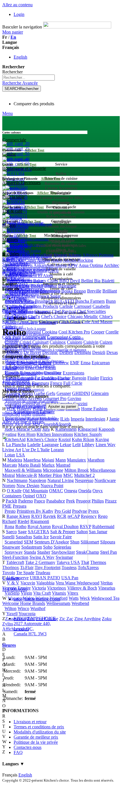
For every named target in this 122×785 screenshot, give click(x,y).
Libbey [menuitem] (88, 444)
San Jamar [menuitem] (98, 531)
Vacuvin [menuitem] (27, 582)
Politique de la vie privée (36, 742)
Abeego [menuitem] (60, 255)
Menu (7, 113)
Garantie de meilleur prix (36, 737)
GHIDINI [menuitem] (81, 393)
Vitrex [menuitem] (72, 593)
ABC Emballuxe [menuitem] (37, 255)
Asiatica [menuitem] (39, 270)
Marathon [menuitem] (95, 460)
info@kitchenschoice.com (37, 599)
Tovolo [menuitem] (8, 572)
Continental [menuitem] (30, 331)
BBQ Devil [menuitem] (69, 280)
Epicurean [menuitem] (101, 362)
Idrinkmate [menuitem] (49, 419)
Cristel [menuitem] (25, 342)
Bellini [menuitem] (87, 280)
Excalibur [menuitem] (53, 372)
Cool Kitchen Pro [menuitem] (74, 331)
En (13, 37)
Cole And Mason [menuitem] (97, 321)
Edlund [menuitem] (44, 362)
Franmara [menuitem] (40, 383)
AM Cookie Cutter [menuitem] (19, 260)
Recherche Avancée (20, 83)
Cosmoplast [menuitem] (57, 337)
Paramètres (12, 273)
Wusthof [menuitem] (37, 608)
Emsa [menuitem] (86, 362)
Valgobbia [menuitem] (45, 582)
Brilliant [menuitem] (109, 291)
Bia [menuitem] (97, 280)
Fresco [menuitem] (56, 383)
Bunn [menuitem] (111, 301)
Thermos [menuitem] (98, 562)
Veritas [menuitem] (106, 582)
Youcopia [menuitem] (26, 613)
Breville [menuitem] (94, 291)
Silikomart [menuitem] (90, 541)
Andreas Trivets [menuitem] (18, 265)
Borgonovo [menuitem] (50, 291)
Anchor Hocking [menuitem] (78, 260)
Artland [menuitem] (24, 270)
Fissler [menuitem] (93, 378)
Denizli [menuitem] (98, 352)
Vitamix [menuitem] (59, 593)
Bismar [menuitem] (50, 285)
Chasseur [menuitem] (42, 311)
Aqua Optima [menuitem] (91, 265)
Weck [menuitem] (85, 598)
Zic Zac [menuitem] (66, 618)
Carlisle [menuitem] (66, 306)
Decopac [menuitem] (50, 352)
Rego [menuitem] (103, 516)
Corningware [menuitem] (34, 337)
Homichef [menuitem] (11, 413)
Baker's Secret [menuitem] (19, 280)
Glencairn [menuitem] (100, 393)
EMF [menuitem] (74, 362)
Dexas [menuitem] (112, 352)
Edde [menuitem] (11, 362)
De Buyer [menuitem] (32, 352)
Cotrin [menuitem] (75, 337)
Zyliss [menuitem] (7, 623)
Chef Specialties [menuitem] (91, 311)
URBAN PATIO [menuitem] (45, 577)
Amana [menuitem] (43, 260)
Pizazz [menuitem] (111, 500)
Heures (9, 645)
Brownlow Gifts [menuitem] (19, 301)
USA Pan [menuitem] (69, 577)
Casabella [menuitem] (101, 306)
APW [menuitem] (73, 265)
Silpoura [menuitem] (107, 541)
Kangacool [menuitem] (87, 429)
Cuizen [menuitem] (106, 342)
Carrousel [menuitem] (82, 306)
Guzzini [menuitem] (80, 403)
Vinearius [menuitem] (106, 588)
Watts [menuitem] (74, 598)
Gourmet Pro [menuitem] (54, 398)
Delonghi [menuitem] (82, 352)
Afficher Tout (34, 150)
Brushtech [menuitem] (44, 301)
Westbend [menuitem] (80, 603)
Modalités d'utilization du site (40, 732)
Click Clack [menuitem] (70, 321)
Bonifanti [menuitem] (30, 291)
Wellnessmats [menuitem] (58, 603)
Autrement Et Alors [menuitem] (35, 275)
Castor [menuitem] (8, 311)
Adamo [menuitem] (74, 255)
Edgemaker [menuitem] (27, 362)
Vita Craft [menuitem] (42, 593)
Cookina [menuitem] (49, 331)
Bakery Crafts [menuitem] (45, 280)
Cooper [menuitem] (97, 331)
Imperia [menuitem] (77, 419)
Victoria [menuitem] (39, 588)
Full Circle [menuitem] (72, 383)
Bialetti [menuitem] (108, 280)
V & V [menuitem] (13, 582)
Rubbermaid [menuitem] (103, 526)
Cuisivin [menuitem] (90, 342)
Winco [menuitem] (23, 608)
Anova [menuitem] (60, 265)
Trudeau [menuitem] (42, 572)
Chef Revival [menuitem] (64, 311)
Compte (9, 268)
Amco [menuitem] (56, 260)
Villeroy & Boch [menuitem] (82, 588)
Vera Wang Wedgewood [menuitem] (77, 582)
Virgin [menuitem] (26, 593)
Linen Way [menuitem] (105, 444)
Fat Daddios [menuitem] (45, 378)
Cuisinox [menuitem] (58, 342)
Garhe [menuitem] (39, 393)
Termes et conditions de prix (39, 726)
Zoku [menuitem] (107, 618)
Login (19, 14)
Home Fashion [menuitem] (94, 408)
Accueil (21, 308)
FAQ (18, 752)
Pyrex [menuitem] (93, 511)
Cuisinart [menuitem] (40, 342)
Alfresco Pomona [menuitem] (97, 255)
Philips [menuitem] (98, 500)
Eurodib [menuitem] (12, 372)
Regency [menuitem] (89, 516)
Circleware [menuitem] (48, 321)
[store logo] (77, 26)
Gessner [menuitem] (63, 393)
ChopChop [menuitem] (27, 321)
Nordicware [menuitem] (105, 480)
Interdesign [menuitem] (95, 419)
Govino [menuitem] (74, 398)
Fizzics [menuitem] (106, 378)
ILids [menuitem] (65, 419)
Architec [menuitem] (111, 265)
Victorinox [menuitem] (56, 588)
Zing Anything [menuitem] (87, 618)
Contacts (10, 578)
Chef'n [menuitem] (34, 316)
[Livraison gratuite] (45, 567)
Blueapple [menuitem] (67, 285)
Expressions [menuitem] (73, 372)
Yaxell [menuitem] (12, 613)
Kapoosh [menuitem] (106, 429)
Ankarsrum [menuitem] (43, 265)
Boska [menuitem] (67, 291)
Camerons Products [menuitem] (40, 306)
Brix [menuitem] (6, 296)
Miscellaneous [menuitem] (102, 470)
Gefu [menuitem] (50, 393)
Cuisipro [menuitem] (74, 342)
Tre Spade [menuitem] (25, 572)
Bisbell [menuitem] (37, 285)
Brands (20, 313)
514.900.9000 (14, 589)
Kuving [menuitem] (102, 439)
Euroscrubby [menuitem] (31, 372)
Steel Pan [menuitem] (108, 552)
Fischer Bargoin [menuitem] (72, 378)
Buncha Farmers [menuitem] (90, 301)
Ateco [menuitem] (53, 270)
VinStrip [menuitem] (12, 593)
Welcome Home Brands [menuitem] (23, 603)
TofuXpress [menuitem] (88, 567)
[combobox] (28, 78)
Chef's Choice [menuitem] (53, 316)
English (20, 57)
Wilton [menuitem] (10, 608)
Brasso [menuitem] (80, 291)
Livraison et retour (30, 721)
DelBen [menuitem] (66, 352)
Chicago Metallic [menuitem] (83, 316)
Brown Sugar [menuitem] (49, 296)
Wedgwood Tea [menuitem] (105, 598)
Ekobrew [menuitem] (60, 362)
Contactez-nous (27, 747)
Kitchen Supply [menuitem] (88, 434)
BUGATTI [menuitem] (64, 301)
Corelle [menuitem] (112, 331)
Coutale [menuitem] (11, 342)
